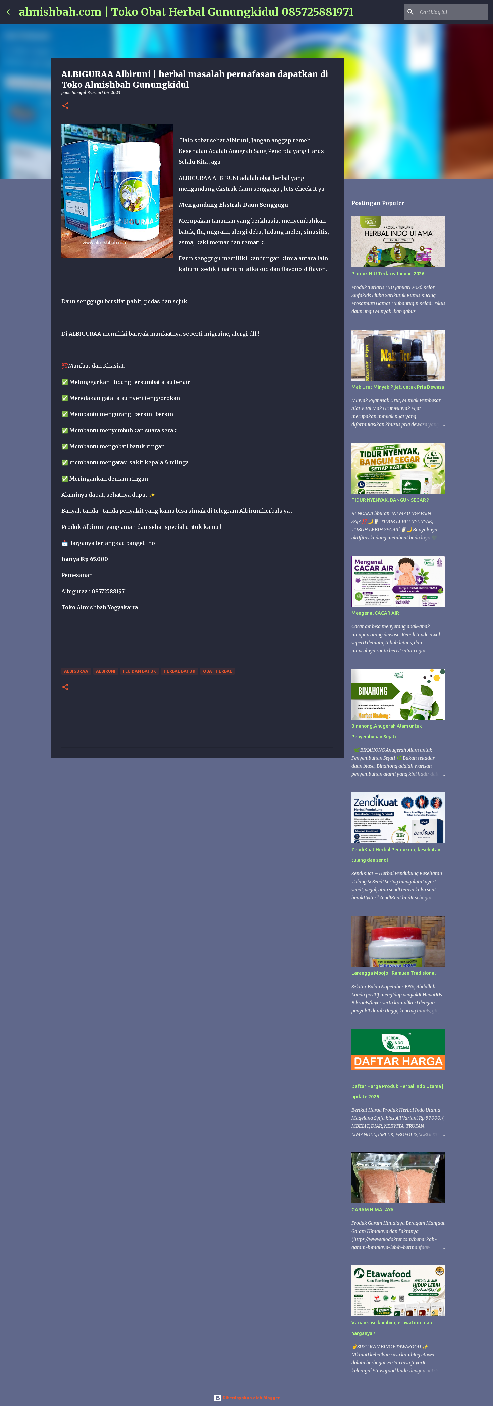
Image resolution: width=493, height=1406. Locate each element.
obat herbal (217, 671)
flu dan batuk (139, 671)
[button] (65, 106)
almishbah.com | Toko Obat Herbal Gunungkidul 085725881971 (186, 12)
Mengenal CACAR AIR (375, 613)
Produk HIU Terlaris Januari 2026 (387, 274)
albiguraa (76, 671)
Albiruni (105, 671)
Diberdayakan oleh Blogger (251, 1398)
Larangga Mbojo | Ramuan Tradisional (393, 973)
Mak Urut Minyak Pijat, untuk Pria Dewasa (397, 387)
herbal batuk (179, 671)
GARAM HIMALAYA (372, 1209)
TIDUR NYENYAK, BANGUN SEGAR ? (390, 500)
